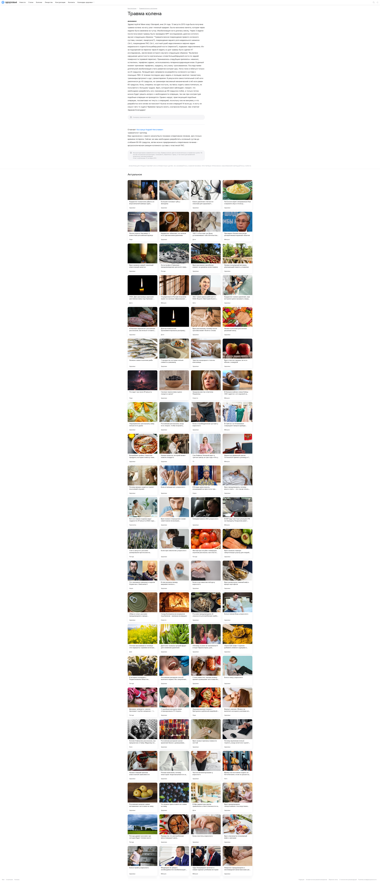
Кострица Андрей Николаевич (150, 130)
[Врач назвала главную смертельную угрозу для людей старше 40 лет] (237, 544)
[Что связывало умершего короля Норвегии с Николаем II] (142, 575)
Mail (3, 879)
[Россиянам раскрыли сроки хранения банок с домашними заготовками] (174, 734)
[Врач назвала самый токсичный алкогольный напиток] (142, 258)
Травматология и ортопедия (148, 8)
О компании (9, 879)
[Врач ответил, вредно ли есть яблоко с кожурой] (237, 353)
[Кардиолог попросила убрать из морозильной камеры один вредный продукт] (142, 195)
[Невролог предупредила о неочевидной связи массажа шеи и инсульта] (237, 861)
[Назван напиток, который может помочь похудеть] (174, 449)
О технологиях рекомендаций (348, 879)
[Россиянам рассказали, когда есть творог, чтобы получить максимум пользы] (174, 417)
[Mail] (3, 2)
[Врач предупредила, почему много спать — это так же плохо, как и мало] (237, 480)
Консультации (132, 8)
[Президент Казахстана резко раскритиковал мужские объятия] (237, 227)
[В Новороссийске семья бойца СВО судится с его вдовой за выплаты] (237, 385)
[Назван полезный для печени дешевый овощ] (237, 322)
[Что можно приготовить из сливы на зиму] (174, 797)
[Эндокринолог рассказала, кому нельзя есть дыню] (142, 417)
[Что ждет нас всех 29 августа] (142, 385)
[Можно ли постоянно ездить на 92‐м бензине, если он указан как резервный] (237, 766)
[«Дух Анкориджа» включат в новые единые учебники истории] (206, 861)
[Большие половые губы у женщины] (174, 195)
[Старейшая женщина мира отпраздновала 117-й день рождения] (174, 702)
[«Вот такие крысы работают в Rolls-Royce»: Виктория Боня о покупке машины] (206, 290)
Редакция (301, 879)
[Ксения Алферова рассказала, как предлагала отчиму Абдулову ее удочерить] (142, 734)
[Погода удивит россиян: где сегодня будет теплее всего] (142, 829)
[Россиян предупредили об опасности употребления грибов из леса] (206, 607)
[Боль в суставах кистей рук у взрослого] (206, 575)
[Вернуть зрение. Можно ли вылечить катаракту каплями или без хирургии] (237, 702)
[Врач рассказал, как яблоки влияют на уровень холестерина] (206, 258)
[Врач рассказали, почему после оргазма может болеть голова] (206, 322)
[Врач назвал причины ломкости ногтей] (206, 734)
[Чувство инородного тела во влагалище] (206, 353)
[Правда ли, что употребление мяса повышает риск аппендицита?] (174, 829)
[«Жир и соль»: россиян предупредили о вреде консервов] (142, 607)
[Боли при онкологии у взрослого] (174, 544)
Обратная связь (333, 879)
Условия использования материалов (316, 879)
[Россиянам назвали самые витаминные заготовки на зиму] (142, 797)
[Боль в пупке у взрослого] (142, 861)
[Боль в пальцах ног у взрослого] (174, 480)
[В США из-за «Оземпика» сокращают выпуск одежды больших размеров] (237, 417)
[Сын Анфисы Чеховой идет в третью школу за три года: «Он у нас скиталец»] (206, 449)
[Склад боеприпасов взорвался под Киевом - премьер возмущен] (174, 607)
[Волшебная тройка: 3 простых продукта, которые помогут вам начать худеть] (142, 449)
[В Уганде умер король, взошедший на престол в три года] (206, 480)
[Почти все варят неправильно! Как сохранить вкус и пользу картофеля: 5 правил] (237, 195)
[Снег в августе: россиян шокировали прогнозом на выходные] (142, 544)
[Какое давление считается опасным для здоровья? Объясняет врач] (206, 195)
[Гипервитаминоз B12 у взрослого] (206, 512)
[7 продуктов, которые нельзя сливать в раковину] (174, 353)
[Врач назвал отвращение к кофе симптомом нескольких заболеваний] (174, 512)
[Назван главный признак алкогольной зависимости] (142, 766)
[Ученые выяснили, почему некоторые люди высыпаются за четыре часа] (174, 766)
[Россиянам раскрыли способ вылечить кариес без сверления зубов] (174, 671)
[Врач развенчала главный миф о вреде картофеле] (237, 575)
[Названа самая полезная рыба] (142, 353)
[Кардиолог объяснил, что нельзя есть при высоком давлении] (174, 227)
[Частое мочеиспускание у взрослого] (206, 766)
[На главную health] (10, 2)
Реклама (16, 879)
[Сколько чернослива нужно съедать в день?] (174, 385)
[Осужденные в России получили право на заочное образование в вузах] (174, 290)
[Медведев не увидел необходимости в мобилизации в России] (174, 861)
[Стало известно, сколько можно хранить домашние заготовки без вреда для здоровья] (206, 671)
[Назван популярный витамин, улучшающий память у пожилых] (237, 258)
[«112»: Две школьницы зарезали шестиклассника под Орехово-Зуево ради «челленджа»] (142, 290)
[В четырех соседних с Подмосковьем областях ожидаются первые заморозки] (142, 671)
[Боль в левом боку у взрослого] (237, 607)
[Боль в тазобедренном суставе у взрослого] (206, 417)
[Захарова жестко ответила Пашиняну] (206, 385)
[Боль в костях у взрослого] (206, 829)
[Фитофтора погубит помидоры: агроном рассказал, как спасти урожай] (206, 544)
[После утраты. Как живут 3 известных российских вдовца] (142, 227)
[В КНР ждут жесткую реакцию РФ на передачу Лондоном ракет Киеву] (237, 512)
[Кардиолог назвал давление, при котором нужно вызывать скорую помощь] (237, 290)
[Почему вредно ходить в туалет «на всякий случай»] (142, 480)
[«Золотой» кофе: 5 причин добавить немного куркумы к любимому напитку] (237, 639)
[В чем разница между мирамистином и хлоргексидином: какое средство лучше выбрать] (174, 575)
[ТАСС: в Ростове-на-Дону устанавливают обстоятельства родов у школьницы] (206, 227)
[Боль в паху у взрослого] (237, 671)
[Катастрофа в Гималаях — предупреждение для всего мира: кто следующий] (174, 258)
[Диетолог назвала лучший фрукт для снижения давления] (174, 639)
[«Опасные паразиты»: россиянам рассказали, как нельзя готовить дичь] (142, 322)
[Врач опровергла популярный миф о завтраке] (237, 829)
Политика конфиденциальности (367, 879)
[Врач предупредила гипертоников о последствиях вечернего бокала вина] (237, 797)
